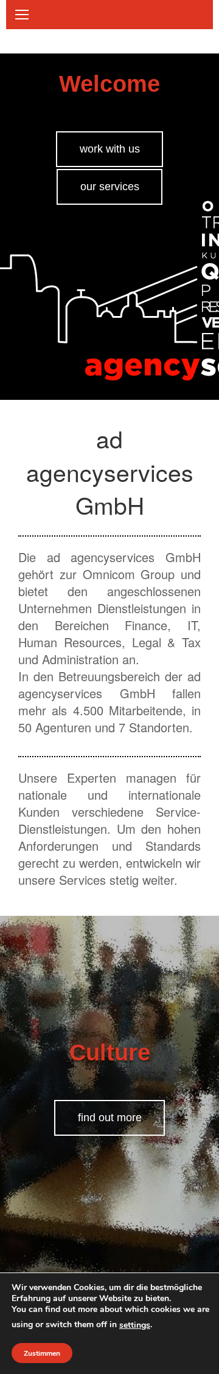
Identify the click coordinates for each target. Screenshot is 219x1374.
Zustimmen (42, 1353)
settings (134, 1325)
